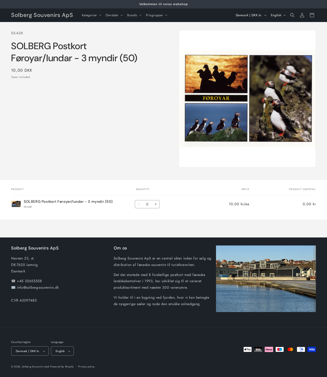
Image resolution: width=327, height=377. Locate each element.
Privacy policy (86, 366)
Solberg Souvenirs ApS (35, 367)
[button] (91, 15)
